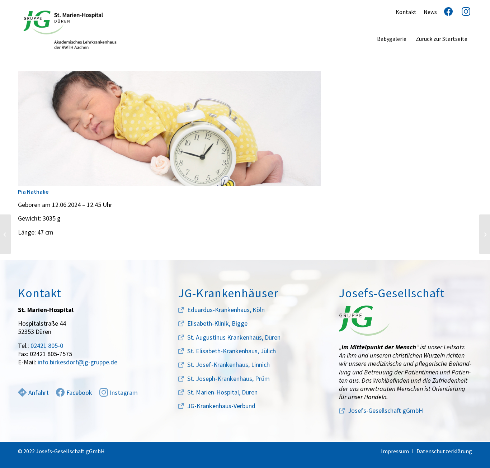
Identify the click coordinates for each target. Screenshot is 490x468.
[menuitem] (391, 38)
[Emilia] (5, 234)
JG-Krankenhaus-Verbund (221, 406)
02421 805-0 (46, 345)
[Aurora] (484, 234)
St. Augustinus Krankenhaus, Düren (234, 337)
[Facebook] (445, 11)
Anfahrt (38, 392)
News (430, 11)
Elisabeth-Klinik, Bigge (217, 323)
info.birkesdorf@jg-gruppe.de (77, 362)
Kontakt (406, 11)
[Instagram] (463, 11)
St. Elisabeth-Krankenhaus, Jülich (231, 351)
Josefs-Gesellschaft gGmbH (385, 410)
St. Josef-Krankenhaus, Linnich (228, 364)
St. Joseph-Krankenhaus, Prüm (228, 378)
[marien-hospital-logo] (70, 29)
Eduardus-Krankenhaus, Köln (226, 310)
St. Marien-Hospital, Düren (222, 392)
